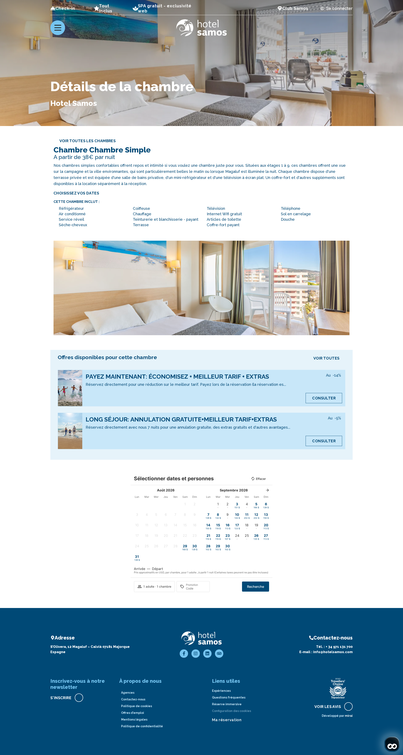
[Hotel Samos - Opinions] (219, 653)
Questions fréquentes (228, 697)
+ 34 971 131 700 (339, 647)
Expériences (221, 690)
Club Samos (295, 8)
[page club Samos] (279, 8)
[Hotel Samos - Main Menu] (57, 27)
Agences (127, 692)
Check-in (65, 8)
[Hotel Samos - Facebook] (184, 653)
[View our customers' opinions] (338, 688)
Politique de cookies (136, 706)
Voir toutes (326, 358)
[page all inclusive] (96, 8)
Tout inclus (105, 8)
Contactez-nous (133, 699)
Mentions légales (134, 719)
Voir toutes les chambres (87, 141)
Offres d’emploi (132, 712)
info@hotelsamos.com (333, 652)
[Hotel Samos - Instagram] (195, 653)
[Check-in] (52, 8)
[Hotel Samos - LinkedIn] (207, 653)
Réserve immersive (227, 704)
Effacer (261, 479)
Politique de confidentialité (142, 726)
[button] (58, 288)
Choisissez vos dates (76, 193)
